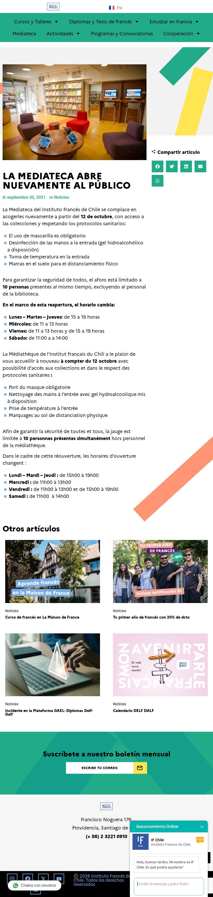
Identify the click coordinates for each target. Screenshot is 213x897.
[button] (157, 166)
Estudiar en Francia (171, 21)
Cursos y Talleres (32, 21)
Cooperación (178, 33)
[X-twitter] (43, 879)
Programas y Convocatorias (122, 33)
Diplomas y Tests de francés (100, 21)
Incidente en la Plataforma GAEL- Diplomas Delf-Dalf (49, 712)
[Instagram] (12, 879)
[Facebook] (28, 879)
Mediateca (24, 33)
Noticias (61, 197)
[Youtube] (59, 879)
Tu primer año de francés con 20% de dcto (151, 617)
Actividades (59, 33)
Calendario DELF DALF (133, 710)
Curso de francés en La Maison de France (42, 617)
